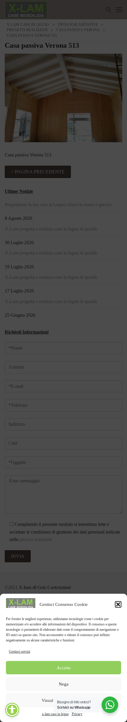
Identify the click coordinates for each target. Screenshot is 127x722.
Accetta (64, 667)
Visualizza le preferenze (64, 700)
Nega (64, 684)
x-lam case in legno (55, 714)
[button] (118, 604)
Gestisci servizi (19, 651)
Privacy (77, 714)
